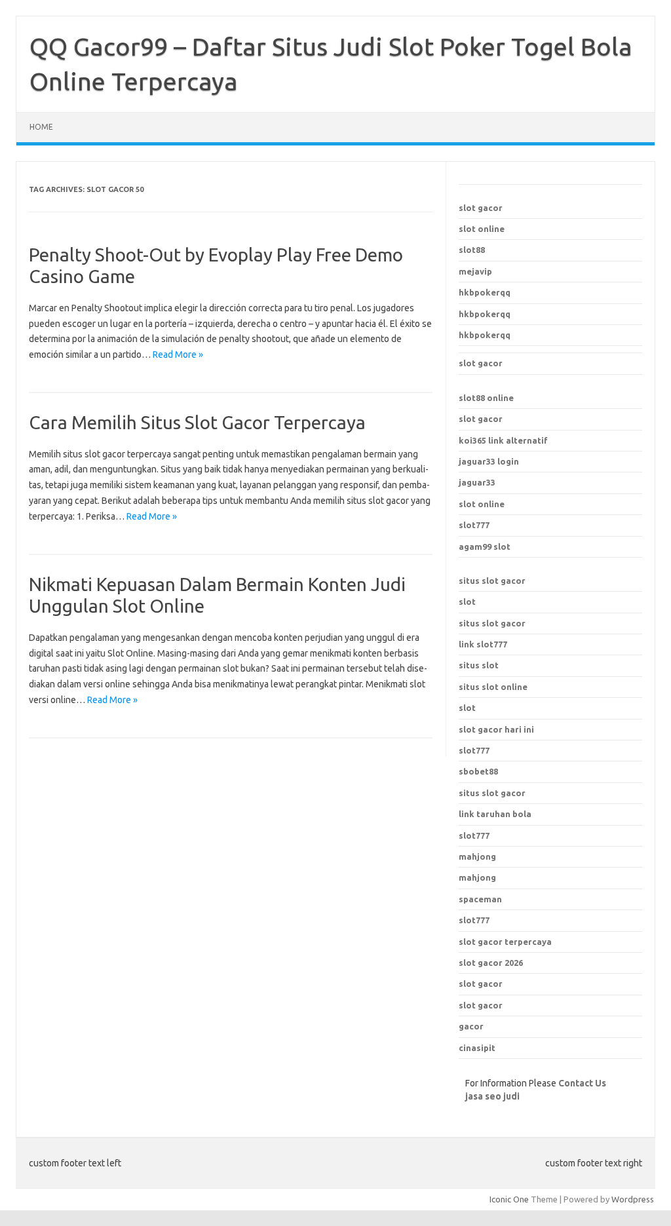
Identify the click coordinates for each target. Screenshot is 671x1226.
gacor (471, 1026)
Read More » (178, 354)
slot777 (474, 524)
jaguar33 (477, 482)
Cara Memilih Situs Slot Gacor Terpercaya (197, 422)
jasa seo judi (492, 1096)
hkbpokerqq (484, 292)
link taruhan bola (495, 813)
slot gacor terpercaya (505, 941)
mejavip (475, 271)
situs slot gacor (492, 580)
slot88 (472, 249)
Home (41, 127)
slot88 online (486, 397)
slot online (482, 228)
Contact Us (582, 1083)
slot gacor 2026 (491, 962)
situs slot (479, 665)
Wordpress (632, 1199)
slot (467, 601)
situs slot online (493, 686)
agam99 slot (484, 546)
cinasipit (477, 1047)
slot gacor (481, 207)
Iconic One (509, 1199)
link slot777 (483, 644)
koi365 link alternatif (503, 440)
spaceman (480, 899)
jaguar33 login (489, 461)
